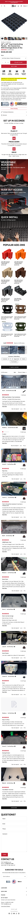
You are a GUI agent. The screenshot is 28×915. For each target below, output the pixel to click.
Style (2, 55)
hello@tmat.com (7, 862)
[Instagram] (11, 913)
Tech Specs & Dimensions (8, 112)
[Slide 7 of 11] (23, 38)
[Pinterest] (19, 913)
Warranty (5, 115)
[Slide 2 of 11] (5, 38)
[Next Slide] (26, 350)
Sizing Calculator (17, 88)
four (4, 80)
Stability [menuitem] (23, 359)
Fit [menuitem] (10, 359)
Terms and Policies (14, 911)
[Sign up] (24, 876)
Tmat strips (5, 85)
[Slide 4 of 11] (12, 38)
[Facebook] (9, 913)
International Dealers (5, 906)
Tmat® (15, 909)
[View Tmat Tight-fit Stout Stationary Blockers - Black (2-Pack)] (24, 573)
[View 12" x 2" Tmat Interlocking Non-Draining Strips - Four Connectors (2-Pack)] (24, 391)
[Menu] (1, 6)
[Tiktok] (16, 913)
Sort (15, 372)
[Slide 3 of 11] (9, 38)
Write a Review (17, 368)
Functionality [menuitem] (14, 361)
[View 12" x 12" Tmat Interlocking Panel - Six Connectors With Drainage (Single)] (24, 677)
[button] (7, 50)
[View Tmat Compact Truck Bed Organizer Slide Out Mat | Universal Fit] (24, 784)
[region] (14, 350)
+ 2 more (23, 387)
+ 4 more (23, 424)
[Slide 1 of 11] (2, 38)
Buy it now (14, 66)
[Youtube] (14, 913)
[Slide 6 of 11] (19, 38)
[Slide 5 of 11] (16, 38)
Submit (4, 854)
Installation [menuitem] (5, 359)
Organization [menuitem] (16, 359)
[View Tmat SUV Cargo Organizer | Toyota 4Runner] (24, 428)
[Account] (18, 5)
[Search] (4, 5)
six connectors (9, 80)
